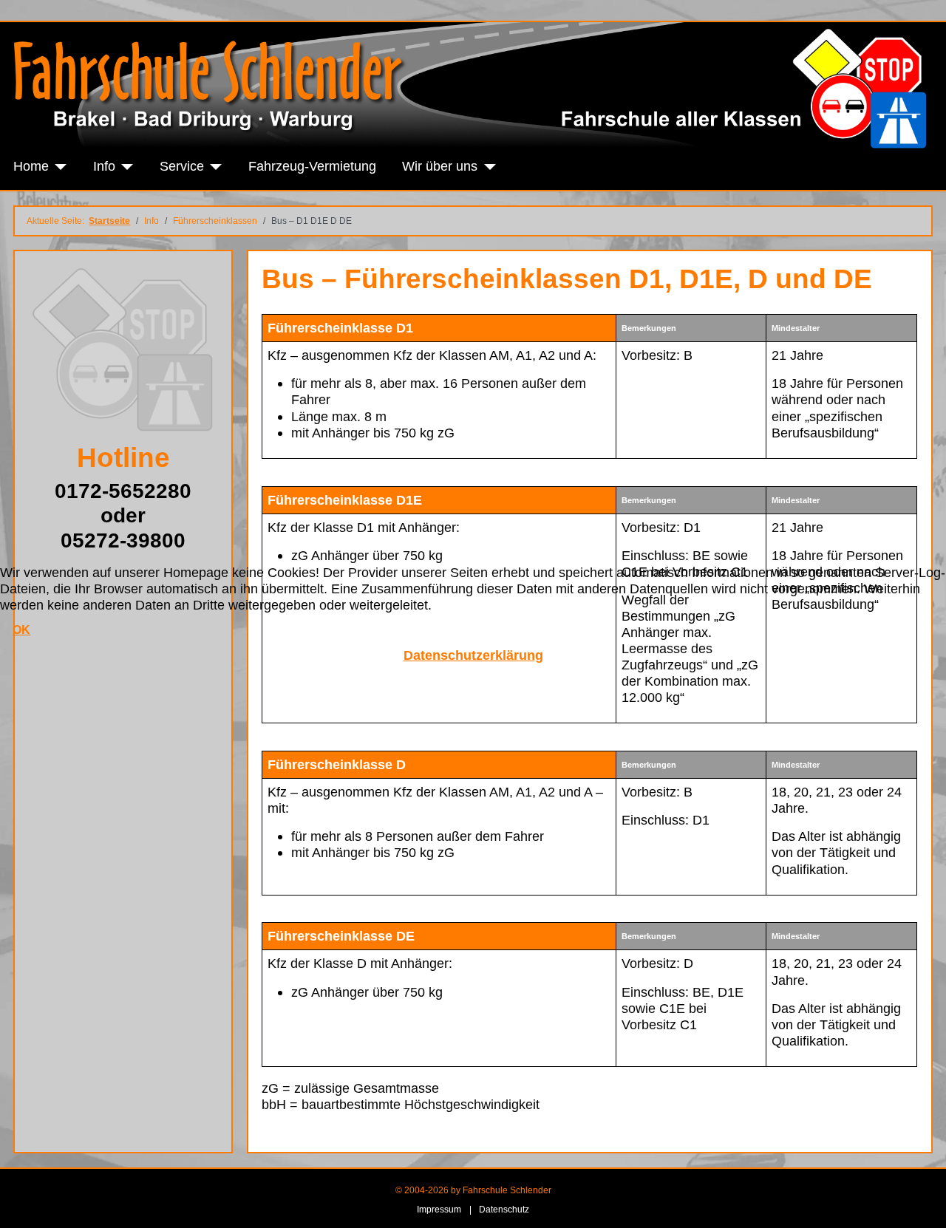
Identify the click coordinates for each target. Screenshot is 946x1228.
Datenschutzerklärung (473, 655)
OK (21, 630)
